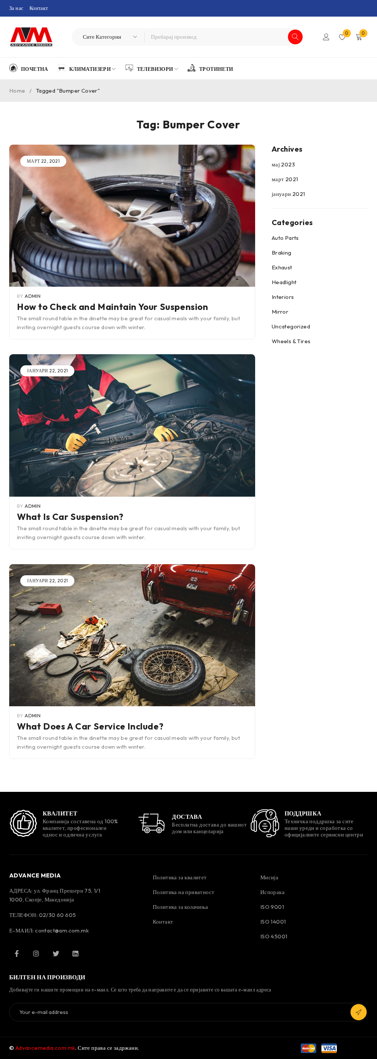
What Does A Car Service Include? (90, 726)
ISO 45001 (274, 936)
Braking (282, 252)
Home (17, 90)
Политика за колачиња (180, 906)
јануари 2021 (288, 193)
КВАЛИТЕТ (60, 813)
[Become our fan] (16, 953)
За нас (16, 8)
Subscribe (358, 1012)
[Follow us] (56, 953)
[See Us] (36, 953)
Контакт (38, 8)
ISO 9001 (272, 906)
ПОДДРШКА (303, 813)
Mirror (280, 311)
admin (32, 296)
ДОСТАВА (187, 816)
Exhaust (282, 267)
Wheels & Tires (291, 341)
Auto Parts (285, 237)
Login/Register (326, 37)
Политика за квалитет (180, 877)
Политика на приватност (184, 892)
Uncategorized (291, 326)
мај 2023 (283, 164)
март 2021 (285, 179)
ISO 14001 (273, 921)
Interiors (283, 296)
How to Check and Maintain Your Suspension (112, 306)
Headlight (284, 282)
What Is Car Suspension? (70, 516)
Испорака (272, 892)
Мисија (269, 877)
